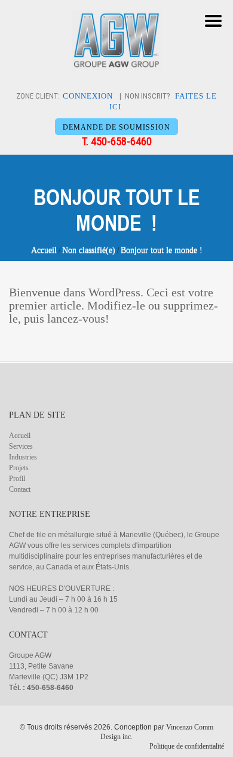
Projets (19, 468)
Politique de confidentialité (186, 746)
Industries (23, 457)
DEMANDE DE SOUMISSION (116, 127)
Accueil (44, 250)
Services (21, 446)
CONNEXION (88, 95)
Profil (17, 478)
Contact (19, 489)
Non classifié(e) (88, 250)
